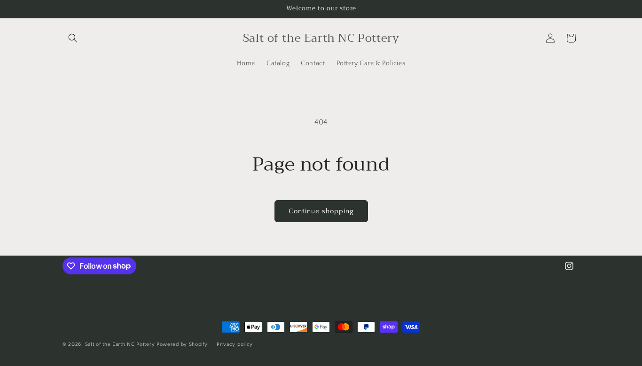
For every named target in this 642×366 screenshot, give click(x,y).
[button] (73, 38)
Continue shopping (321, 211)
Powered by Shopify (182, 344)
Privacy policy (235, 344)
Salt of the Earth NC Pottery (120, 344)
